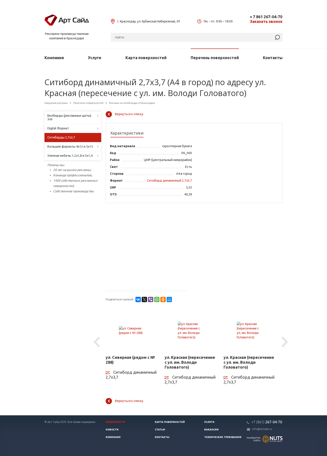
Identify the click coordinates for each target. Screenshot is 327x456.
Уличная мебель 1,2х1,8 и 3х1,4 (70, 155)
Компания (54, 57)
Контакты (273, 57)
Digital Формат (58, 128)
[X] (144, 299)
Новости (112, 429)
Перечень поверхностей (215, 57)
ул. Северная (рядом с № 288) (130, 359)
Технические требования (222, 437)
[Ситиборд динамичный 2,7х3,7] (168, 185)
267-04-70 (266, 422)
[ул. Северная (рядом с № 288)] (132, 330)
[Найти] (277, 37)
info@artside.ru (262, 429)
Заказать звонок (266, 21)
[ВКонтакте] (138, 299)
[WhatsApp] (156, 299)
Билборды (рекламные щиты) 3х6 (69, 117)
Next (285, 342)
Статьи (160, 429)
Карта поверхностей (146, 57)
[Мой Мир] (169, 299)
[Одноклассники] (163, 299)
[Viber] (150, 299)
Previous (97, 342)
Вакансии (211, 429)
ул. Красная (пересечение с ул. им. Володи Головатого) (190, 362)
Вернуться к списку (129, 114)
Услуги (94, 57)
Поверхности (115, 422)
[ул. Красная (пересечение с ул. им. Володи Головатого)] (191, 330)
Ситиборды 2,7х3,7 (61, 137)
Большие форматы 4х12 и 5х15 (70, 146)
